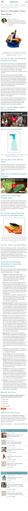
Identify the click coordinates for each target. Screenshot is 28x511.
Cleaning (9, 454)
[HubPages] (14, 2)
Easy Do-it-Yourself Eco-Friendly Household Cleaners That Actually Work (15, 486)
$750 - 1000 (5, 399)
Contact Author (10, 25)
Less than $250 (6, 406)
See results (9, 408)
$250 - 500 (5, 403)
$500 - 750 (5, 401)
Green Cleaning (11, 433)
